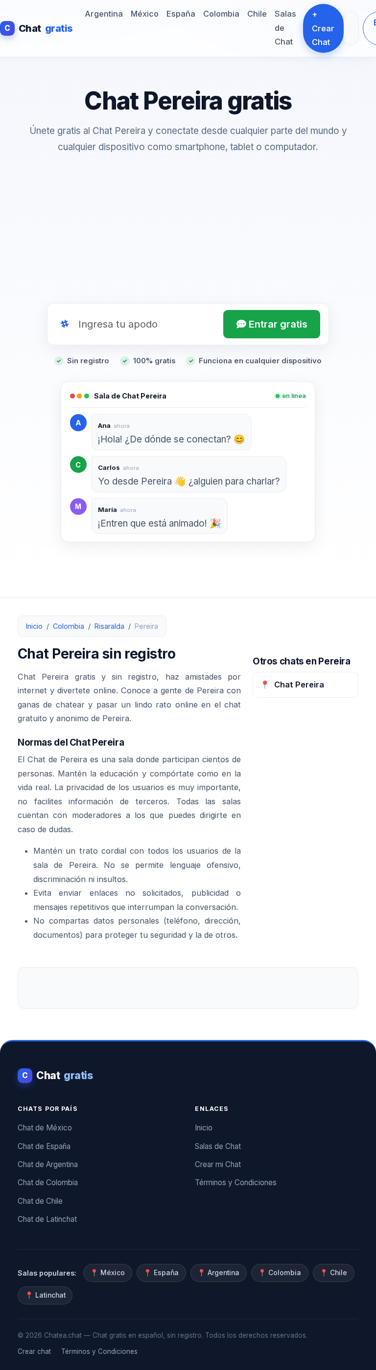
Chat (38, 28)
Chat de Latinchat (47, 1219)
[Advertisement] (188, 231)
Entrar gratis (276, 324)
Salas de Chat (285, 27)
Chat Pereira (292, 684)
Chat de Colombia (48, 1182)
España (180, 14)
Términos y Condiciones (236, 1182)
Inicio (34, 626)
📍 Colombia (279, 1273)
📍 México (107, 1273)
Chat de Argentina (48, 1164)
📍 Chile (333, 1273)
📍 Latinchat (45, 1295)
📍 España (161, 1273)
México (145, 14)
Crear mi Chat (218, 1164)
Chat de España (44, 1146)
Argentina (104, 14)
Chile (257, 14)
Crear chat (34, 1351)
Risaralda (109, 626)
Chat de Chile (40, 1201)
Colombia (221, 14)
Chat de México (45, 1127)
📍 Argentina (218, 1273)
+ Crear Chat (323, 28)
